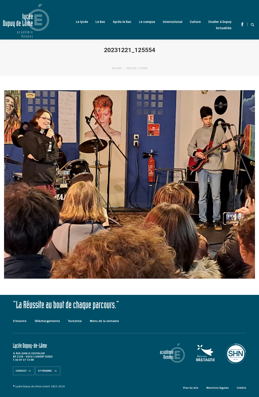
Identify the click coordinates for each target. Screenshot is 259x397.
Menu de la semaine (104, 321)
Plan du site (190, 388)
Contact (21, 370)
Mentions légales (217, 388)
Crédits (241, 388)
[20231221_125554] (129, 184)
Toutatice (75, 321)
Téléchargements (47, 321)
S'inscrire (20, 321)
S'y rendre (45, 370)
